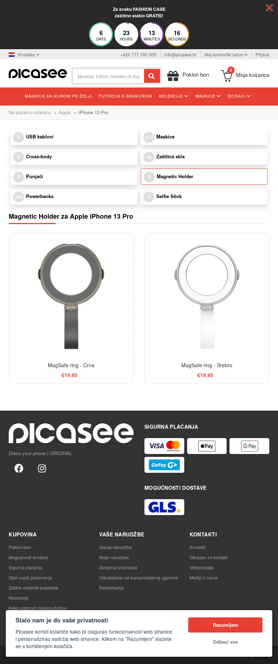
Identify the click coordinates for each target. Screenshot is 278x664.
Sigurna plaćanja (25, 567)
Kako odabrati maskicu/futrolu (38, 608)
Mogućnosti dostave (28, 557)
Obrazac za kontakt (208, 557)
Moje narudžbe (114, 557)
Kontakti (198, 547)
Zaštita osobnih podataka (33, 587)
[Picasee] (38, 73)
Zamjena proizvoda (118, 567)
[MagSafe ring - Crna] (71, 295)
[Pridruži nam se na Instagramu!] (42, 467)
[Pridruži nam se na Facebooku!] (19, 467)
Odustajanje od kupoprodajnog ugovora (138, 577)
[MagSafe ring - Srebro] (207, 295)
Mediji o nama (204, 577)
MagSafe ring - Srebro (206, 365)
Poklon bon (20, 547)
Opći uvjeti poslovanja (30, 577)
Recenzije (19, 598)
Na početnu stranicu (30, 112)
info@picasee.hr (180, 54)
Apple (65, 112)
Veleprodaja (202, 567)
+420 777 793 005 (138, 54)
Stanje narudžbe (115, 547)
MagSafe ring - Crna (71, 365)
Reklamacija (111, 587)
